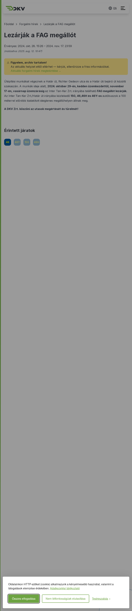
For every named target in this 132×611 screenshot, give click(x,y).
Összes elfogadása (23, 599)
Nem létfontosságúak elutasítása (65, 599)
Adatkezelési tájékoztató (65, 588)
